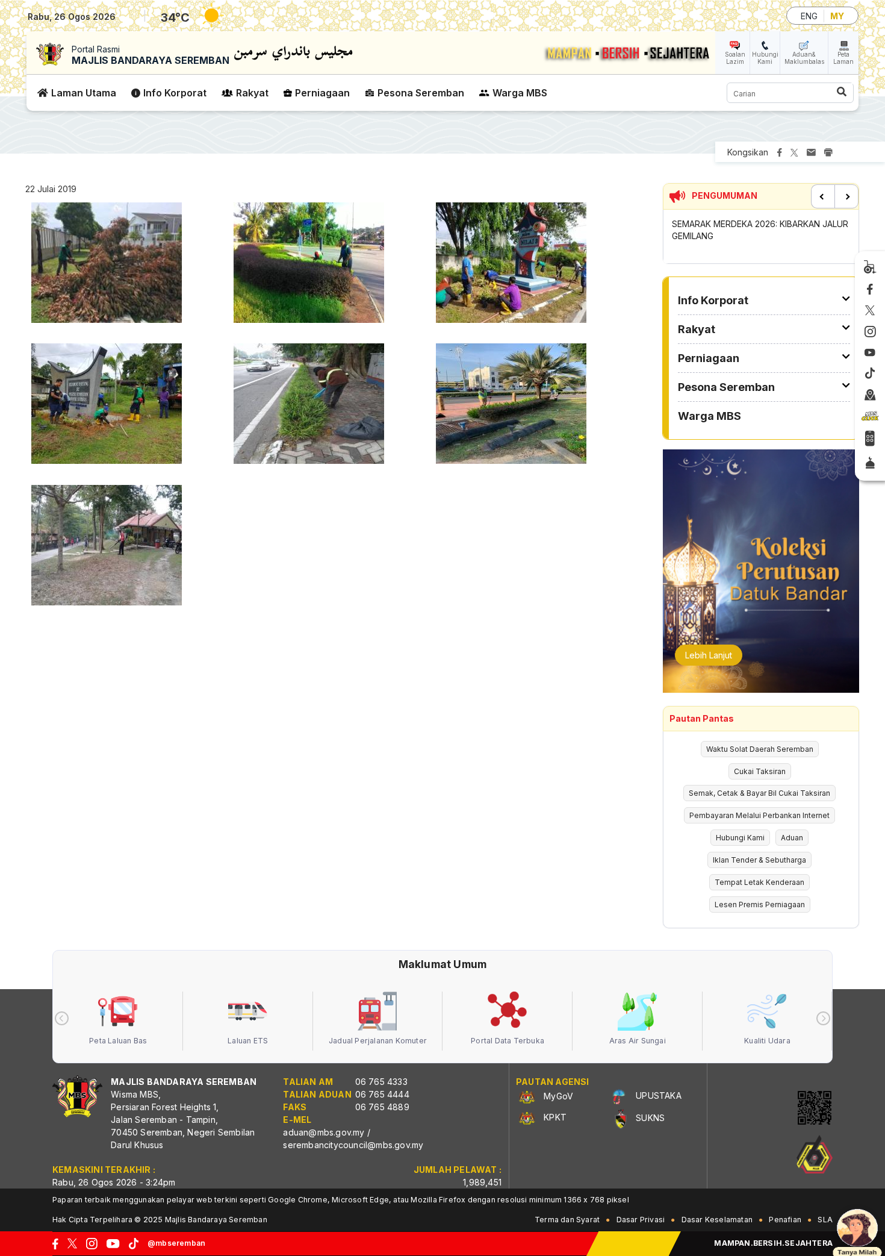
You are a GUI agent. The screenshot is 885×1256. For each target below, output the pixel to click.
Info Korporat (174, 93)
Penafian (785, 1219)
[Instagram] (870, 332)
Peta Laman (843, 58)
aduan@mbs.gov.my (323, 1132)
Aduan (792, 837)
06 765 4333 (381, 1081)
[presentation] (62, 1018)
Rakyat (252, 93)
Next (846, 196)
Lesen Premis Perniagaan (760, 904)
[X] (870, 311)
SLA (825, 1219)
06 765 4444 (382, 1094)
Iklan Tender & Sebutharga (759, 859)
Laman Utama (83, 93)
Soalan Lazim (735, 58)
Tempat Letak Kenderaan (759, 882)
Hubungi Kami (765, 58)
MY (837, 16)
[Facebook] (870, 290)
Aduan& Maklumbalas (804, 58)
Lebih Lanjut (708, 655)
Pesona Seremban (420, 93)
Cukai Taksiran (760, 771)
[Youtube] (870, 354)
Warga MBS (519, 93)
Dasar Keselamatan (717, 1219)
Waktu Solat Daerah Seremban (759, 749)
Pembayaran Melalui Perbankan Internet (759, 815)
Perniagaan (322, 93)
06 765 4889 (382, 1107)
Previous (823, 196)
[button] (106, 266)
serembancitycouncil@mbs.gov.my (353, 1145)
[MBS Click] (870, 417)
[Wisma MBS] (870, 395)
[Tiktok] (870, 374)
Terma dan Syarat (567, 1219)
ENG (809, 16)
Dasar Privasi (640, 1219)
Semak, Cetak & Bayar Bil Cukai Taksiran (759, 793)
